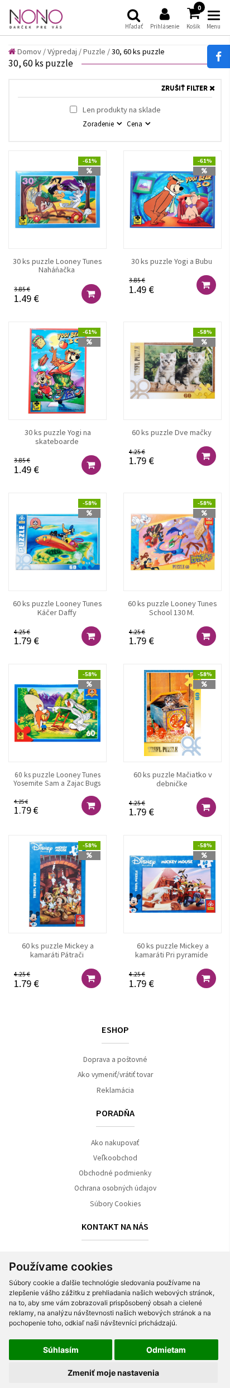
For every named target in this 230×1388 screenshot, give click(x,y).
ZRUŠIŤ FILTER (185, 88)
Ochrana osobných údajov (115, 1188)
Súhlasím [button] (61, 1349)
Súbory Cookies (115, 1203)
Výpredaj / (64, 51)
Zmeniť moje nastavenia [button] (113, 1372)
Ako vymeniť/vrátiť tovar (115, 1074)
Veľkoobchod (115, 1158)
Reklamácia (115, 1090)
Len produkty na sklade (121, 110)
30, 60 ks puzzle (138, 51)
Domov (28, 51)
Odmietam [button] (166, 1349)
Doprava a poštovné (115, 1059)
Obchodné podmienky (115, 1173)
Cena (135, 123)
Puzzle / (96, 51)
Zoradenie (99, 123)
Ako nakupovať (115, 1143)
